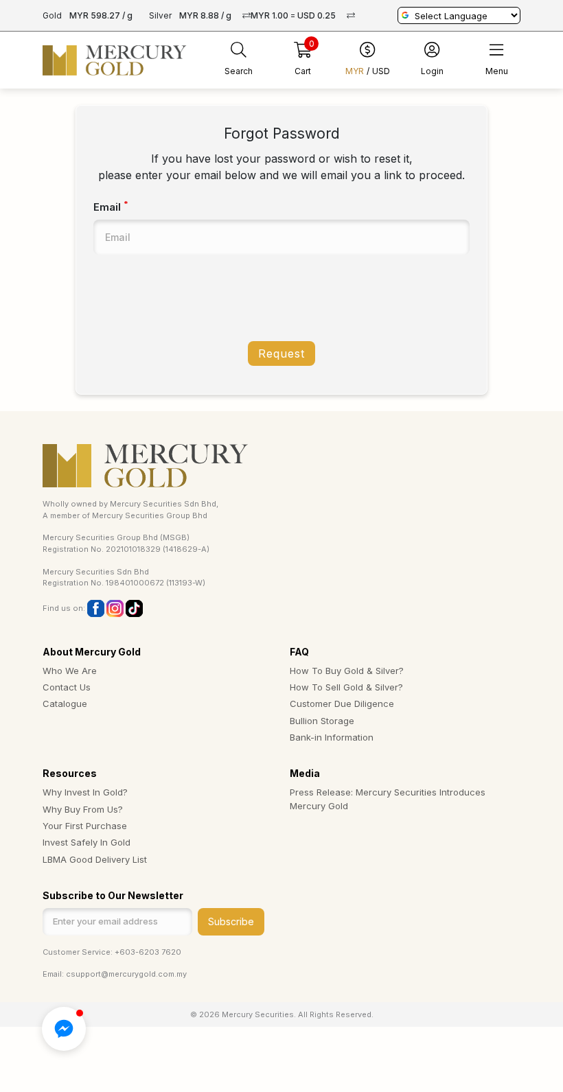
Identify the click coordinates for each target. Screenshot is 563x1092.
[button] (64, 1029)
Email (110, 206)
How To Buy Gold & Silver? (347, 670)
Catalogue (65, 703)
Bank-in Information (332, 737)
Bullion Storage (322, 720)
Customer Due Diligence (342, 703)
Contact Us (67, 687)
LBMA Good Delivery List (95, 859)
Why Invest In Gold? (85, 792)
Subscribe (231, 921)
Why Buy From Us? (83, 809)
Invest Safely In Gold (86, 842)
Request (281, 353)
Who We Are (70, 670)
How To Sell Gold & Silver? (346, 687)
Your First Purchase (85, 825)
